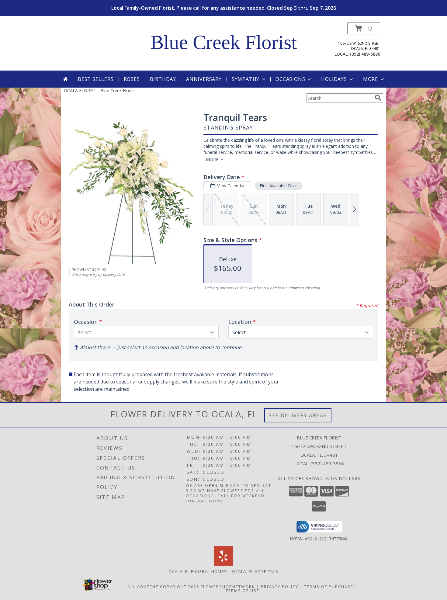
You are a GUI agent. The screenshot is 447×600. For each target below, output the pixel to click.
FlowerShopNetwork (228, 586)
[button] (363, 28)
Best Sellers (96, 79)
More (370, 79)
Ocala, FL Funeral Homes (197, 571)
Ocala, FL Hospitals (255, 571)
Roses (132, 79)
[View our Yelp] (223, 564)
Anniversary (204, 79)
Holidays (334, 79)
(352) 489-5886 (365, 54)
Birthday (163, 79)
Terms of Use (242, 590)
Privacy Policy (279, 586)
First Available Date (279, 186)
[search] (378, 97)
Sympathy (245, 79)
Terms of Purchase (328, 586)
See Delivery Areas (298, 415)
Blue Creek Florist (224, 42)
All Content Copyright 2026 (163, 586)
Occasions (290, 79)
